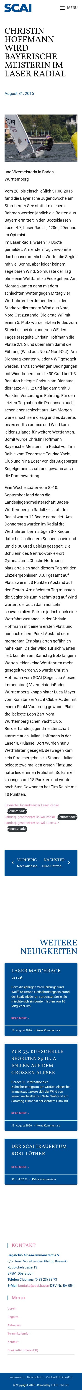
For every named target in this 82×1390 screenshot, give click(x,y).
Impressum (16, 1377)
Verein (12, 1308)
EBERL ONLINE (60, 1385)
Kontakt (13, 1342)
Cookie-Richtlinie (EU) (23, 1350)
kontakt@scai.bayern (34, 1286)
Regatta (13, 1317)
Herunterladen (17, 811)
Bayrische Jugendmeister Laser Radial (32, 805)
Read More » (20, 1018)
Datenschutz (35, 1377)
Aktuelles (14, 1325)
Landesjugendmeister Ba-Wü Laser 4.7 (32, 823)
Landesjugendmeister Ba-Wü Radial (30, 817)
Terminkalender (18, 1333)
